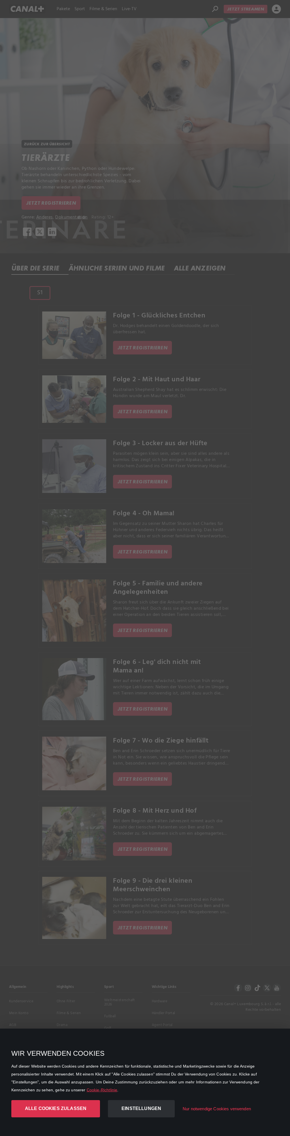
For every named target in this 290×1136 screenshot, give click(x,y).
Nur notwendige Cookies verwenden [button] (217, 1108)
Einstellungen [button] (141, 1108)
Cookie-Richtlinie (102, 1090)
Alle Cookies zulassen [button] (55, 1108)
